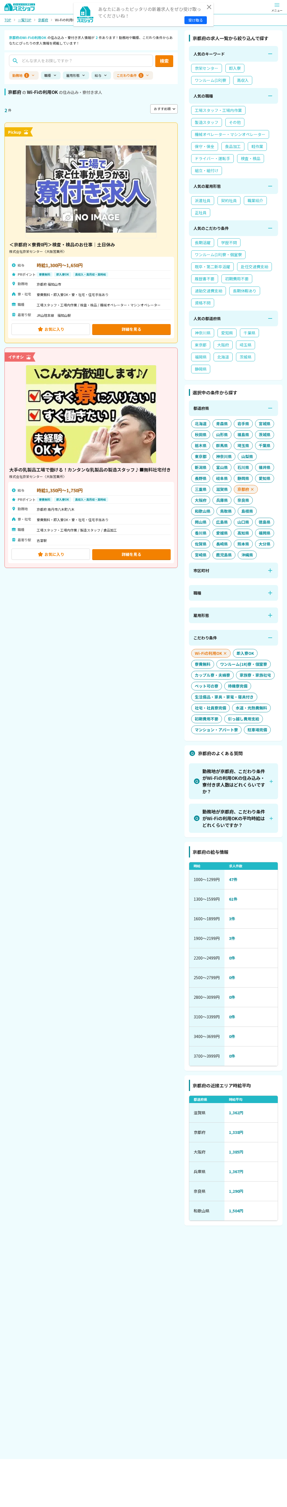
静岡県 (201, 369)
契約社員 (229, 200)
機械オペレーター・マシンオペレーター (230, 134)
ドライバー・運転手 (212, 158)
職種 (47, 75)
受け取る (195, 20)
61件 (233, 899)
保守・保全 (204, 146)
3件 (232, 918)
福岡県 (201, 357)
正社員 (201, 212)
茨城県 (245, 357)
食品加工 (233, 146)
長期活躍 (202, 242)
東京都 (201, 345)
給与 (98, 75)
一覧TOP (24, 20)
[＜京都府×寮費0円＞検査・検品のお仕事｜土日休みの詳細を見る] (91, 233)
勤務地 (19, 75)
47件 (233, 879)
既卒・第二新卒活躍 (212, 266)
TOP (7, 20)
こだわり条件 (129, 75)
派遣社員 (202, 200)
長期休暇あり (244, 290)
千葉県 (249, 333)
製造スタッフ (206, 122)
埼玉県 (245, 345)
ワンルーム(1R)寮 (210, 80)
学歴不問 (229, 242)
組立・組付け (206, 170)
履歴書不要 (204, 278)
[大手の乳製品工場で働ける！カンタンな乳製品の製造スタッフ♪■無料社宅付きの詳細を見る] (91, 458)
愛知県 (227, 333)
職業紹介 (255, 200)
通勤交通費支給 (208, 290)
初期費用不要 (237, 278)
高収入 (243, 80)
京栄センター (206, 68)
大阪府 (223, 345)
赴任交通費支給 (254, 266)
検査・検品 (250, 158)
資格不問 (202, 303)
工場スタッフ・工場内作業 (218, 110)
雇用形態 (73, 75)
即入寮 (235, 68)
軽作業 (257, 146)
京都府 (43, 20)
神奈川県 (202, 333)
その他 (235, 122)
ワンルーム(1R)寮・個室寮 (218, 254)
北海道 (223, 357)
